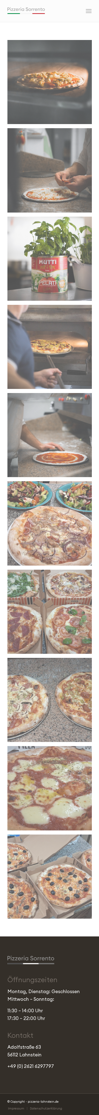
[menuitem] (16, 1108)
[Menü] (89, 11)
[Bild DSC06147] (51, 437)
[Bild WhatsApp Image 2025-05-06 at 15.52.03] (51, 790)
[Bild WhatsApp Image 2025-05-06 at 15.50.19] (51, 614)
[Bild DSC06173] (51, 84)
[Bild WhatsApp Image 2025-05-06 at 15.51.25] (51, 702)
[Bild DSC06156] (51, 172)
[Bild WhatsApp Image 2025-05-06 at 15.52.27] (51, 879)
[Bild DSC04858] (51, 261)
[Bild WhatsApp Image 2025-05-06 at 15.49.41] (51, 525)
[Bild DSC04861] (51, 349)
